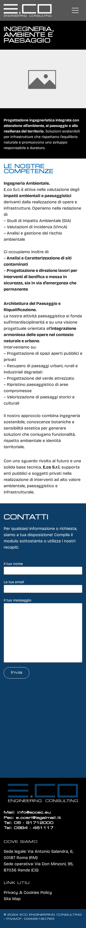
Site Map (12, 898)
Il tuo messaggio (17, 600)
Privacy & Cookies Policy (28, 892)
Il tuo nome (13, 564)
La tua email (14, 582)
